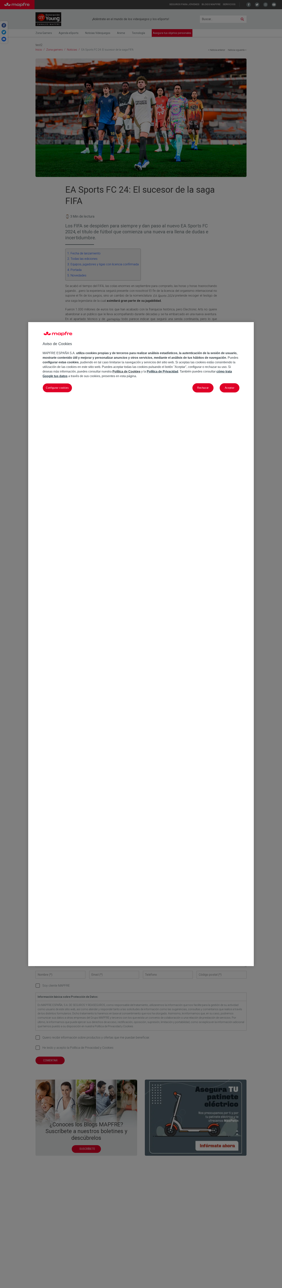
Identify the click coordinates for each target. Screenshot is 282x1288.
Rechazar (203, 387)
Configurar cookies (57, 387)
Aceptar (229, 387)
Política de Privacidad (162, 371)
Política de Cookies (126, 371)
